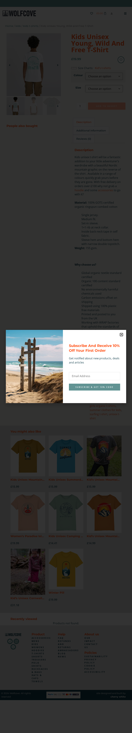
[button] (121, 334)
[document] (66, 366)
